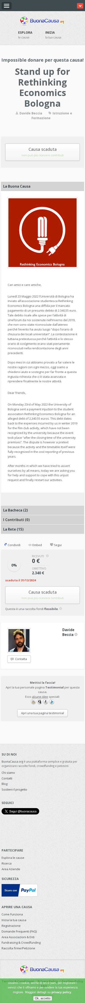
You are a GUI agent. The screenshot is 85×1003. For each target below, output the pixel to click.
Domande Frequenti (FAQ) (19, 931)
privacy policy (61, 992)
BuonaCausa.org (12, 761)
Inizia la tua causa (14, 920)
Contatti (7, 778)
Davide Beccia (30, 113)
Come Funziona (12, 914)
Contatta (21, 659)
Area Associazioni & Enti (18, 937)
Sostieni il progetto (14, 789)
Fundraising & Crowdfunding (21, 942)
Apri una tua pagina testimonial (42, 713)
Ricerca (7, 863)
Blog (4, 784)
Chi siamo (8, 773)
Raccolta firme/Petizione (18, 948)
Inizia (50, 32)
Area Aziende (11, 869)
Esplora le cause (13, 858)
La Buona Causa (16, 186)
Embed (37, 545)
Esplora (25, 32)
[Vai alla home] (42, 20)
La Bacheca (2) (15, 510)
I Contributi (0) (16, 519)
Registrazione (11, 926)
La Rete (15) (13, 529)
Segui (57, 545)
